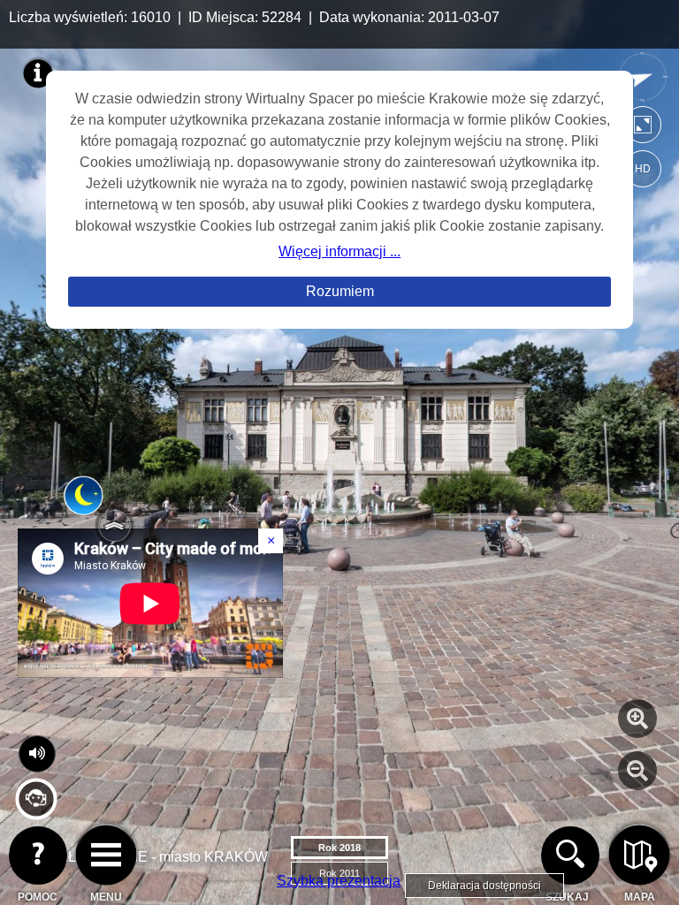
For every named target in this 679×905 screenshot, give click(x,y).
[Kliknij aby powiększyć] (637, 718)
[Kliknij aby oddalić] (637, 770)
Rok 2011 (339, 873)
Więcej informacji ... (339, 251)
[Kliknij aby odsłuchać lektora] (36, 812)
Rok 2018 (339, 847)
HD (643, 169)
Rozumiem (340, 291)
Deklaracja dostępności (484, 885)
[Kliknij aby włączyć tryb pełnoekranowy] (643, 128)
